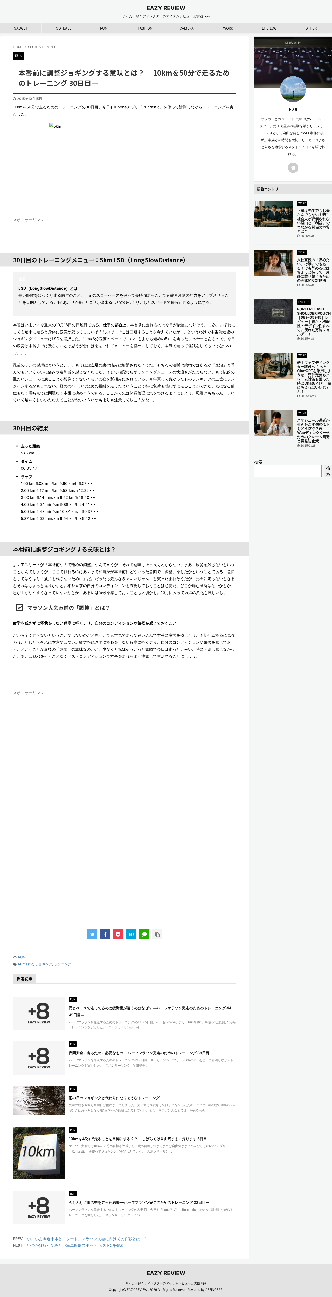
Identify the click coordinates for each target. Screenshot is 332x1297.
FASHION (145, 28)
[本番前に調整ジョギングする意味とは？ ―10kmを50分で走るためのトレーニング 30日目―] (131, 934)
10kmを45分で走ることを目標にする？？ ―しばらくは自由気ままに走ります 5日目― (140, 1138)
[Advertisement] (124, 858)
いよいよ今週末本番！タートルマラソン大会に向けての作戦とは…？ (87, 1238)
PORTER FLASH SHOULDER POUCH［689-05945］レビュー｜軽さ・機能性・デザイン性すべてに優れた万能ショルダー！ (314, 321)
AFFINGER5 (213, 1290)
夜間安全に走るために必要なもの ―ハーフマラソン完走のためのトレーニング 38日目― (141, 1052)
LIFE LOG (269, 28)
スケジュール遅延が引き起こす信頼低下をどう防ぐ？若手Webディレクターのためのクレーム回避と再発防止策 (313, 430)
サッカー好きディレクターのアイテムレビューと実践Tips (166, 1283)
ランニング (62, 964)
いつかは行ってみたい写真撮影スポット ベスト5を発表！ (77, 1245)
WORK (228, 28)
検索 (258, 462)
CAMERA (186, 28)
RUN (103, 28)
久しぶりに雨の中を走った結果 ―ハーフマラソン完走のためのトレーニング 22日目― (139, 1202)
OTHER (311, 28)
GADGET (21, 28)
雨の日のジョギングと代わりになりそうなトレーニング (114, 1098)
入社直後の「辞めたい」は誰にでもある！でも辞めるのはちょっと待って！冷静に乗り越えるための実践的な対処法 (313, 269)
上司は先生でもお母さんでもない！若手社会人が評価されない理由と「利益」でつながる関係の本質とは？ (313, 220)
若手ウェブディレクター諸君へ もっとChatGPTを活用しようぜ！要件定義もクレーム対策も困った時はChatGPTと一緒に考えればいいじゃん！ (314, 377)
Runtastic (25, 964)
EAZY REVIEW (166, 8)
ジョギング (43, 964)
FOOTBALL (62, 28)
